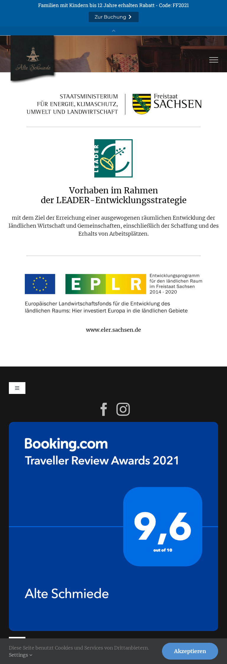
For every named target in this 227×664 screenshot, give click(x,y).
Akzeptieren (190, 651)
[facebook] (104, 409)
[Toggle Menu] (214, 60)
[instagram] (123, 409)
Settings (19, 655)
